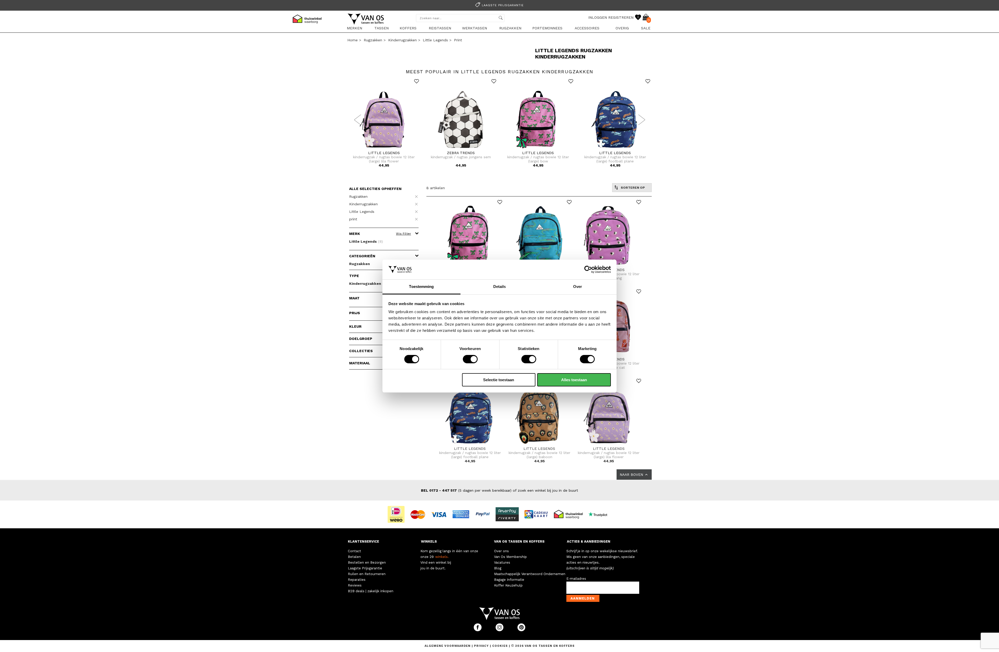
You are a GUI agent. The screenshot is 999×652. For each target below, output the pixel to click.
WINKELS (429, 541)
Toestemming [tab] (421, 286)
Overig (622, 28)
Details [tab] (499, 286)
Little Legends (435, 40)
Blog (497, 568)
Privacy (482, 646)
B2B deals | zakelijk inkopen (370, 591)
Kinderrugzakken (402, 40)
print (458, 40)
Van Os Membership (510, 557)
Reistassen (440, 28)
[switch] (470, 359)
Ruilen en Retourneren (367, 574)
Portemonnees (547, 28)
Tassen (381, 28)
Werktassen (474, 28)
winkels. (442, 557)
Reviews (355, 585)
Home (352, 40)
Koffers (408, 28)
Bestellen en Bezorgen (367, 562)
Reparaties (357, 580)
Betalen (354, 557)
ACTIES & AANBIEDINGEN (588, 541)
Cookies (500, 646)
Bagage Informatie (509, 580)
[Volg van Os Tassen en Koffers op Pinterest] (521, 630)
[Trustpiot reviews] (600, 514)
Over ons (501, 551)
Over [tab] (577, 286)
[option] (499, 5)
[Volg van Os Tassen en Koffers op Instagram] (500, 630)
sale (645, 28)
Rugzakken (510, 28)
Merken (354, 28)
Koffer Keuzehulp (508, 585)
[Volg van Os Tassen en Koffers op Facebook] (478, 630)
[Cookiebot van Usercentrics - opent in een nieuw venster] (588, 269)
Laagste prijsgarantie (503, 5)
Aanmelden (583, 598)
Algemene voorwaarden (448, 646)
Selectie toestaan (498, 380)
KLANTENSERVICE (363, 541)
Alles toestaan (574, 380)
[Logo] (366, 24)
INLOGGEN (597, 17)
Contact (354, 551)
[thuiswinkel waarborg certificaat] (570, 514)
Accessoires (587, 28)
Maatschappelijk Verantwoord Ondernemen (529, 574)
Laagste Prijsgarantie (365, 568)
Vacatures (502, 562)
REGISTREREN (620, 17)
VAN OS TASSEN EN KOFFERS (519, 541)
